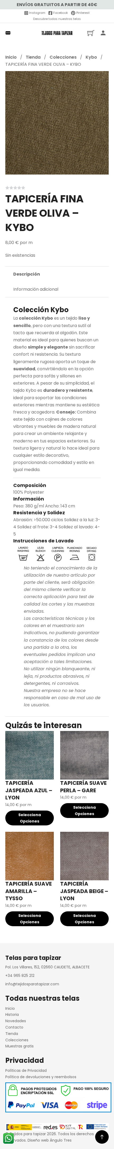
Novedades (15, 1021)
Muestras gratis (19, 1046)
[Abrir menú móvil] (8, 33)
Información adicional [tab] (35, 289)
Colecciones (63, 57)
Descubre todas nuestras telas (57, 19)
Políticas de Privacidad (26, 1070)
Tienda (33, 57)
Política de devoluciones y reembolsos (40, 1077)
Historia (12, 1014)
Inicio (11, 57)
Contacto (14, 1027)
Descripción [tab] (26, 274)
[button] (101, 78)
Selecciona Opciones (29, 818)
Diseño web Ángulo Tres (50, 1140)
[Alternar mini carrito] (90, 33)
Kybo (91, 57)
